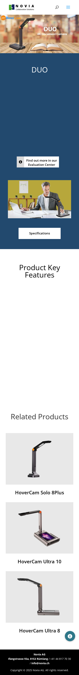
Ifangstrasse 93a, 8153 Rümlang (28, 659)
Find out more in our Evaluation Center (41, 162)
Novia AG (39, 654)
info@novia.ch (40, 663)
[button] (70, 636)
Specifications (39, 233)
